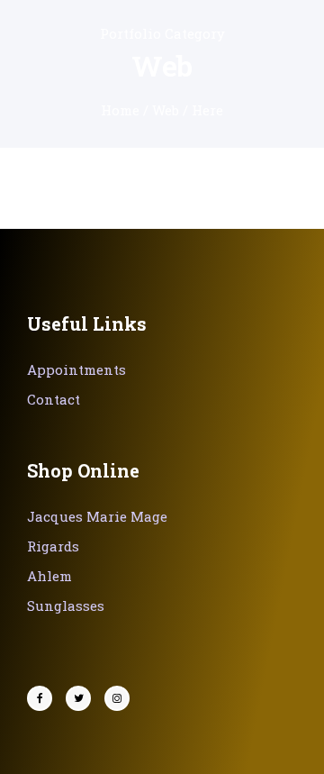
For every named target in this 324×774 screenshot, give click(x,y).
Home (120, 110)
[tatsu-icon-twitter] (83, 698)
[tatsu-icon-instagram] (117, 698)
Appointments (76, 369)
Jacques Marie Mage (97, 516)
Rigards (53, 546)
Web (165, 110)
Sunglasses (65, 605)
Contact (53, 399)
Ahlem (49, 576)
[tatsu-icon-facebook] (44, 698)
